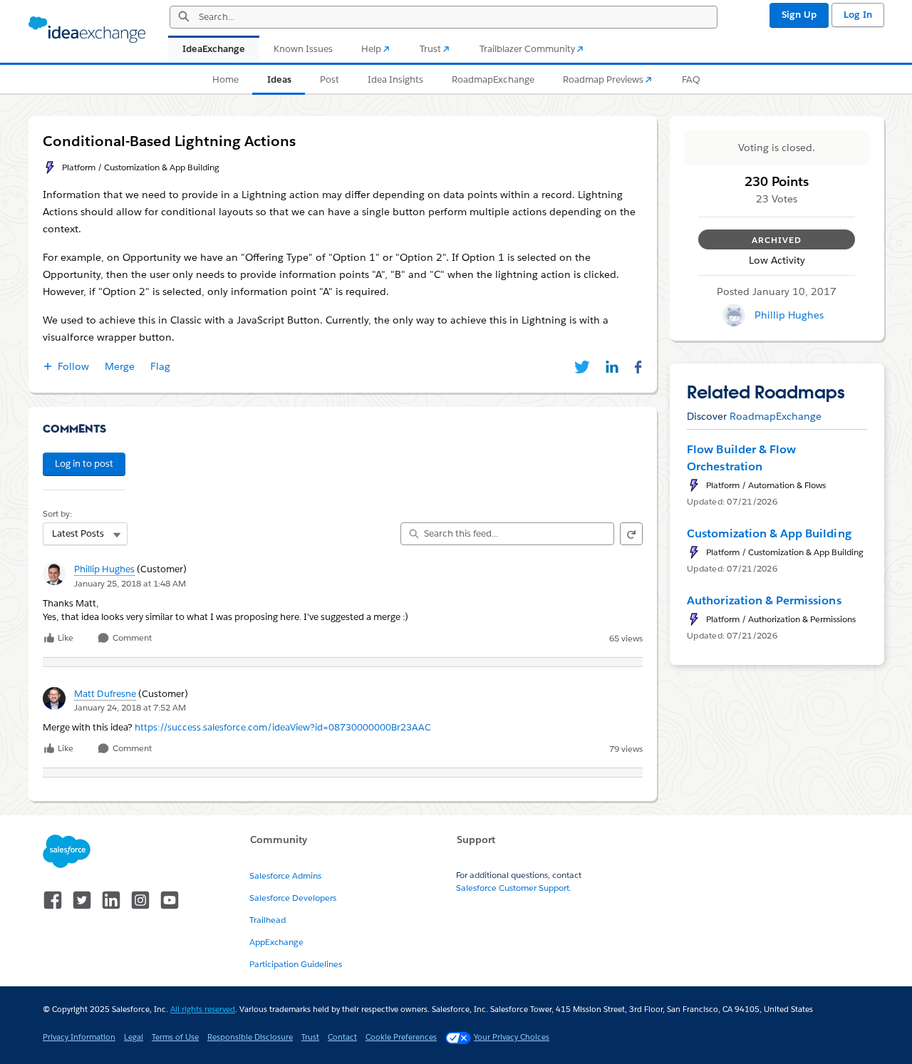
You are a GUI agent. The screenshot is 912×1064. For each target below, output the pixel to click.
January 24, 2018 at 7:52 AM (130, 707)
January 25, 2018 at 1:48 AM (130, 583)
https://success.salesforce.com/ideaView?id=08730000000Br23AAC (283, 727)
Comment (131, 638)
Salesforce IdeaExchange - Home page (86, 30)
